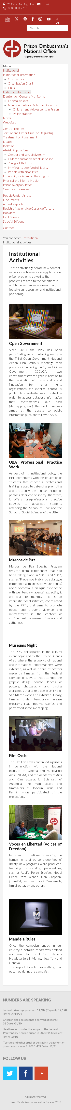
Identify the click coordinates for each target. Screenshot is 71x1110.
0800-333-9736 (17, 8)
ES (56, 18)
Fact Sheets (11, 217)
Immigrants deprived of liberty (28, 167)
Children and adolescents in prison (30, 159)
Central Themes (13, 128)
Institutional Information (19, 74)
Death (7, 141)
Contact (8, 227)
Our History (16, 79)
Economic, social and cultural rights (26, 176)
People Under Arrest (17, 195)
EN (57, 22)
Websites (9, 122)
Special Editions (13, 221)
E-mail (46, 4)
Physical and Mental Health (21, 180)
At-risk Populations (15, 150)
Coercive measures (16, 189)
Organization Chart (20, 83)
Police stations (22, 113)
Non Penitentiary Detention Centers (32, 105)
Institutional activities (17, 92)
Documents (11, 200)
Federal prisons (18, 100)
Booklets (9, 213)
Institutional (11, 70)
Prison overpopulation (18, 185)
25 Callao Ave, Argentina (20, 4)
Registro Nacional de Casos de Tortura (28, 208)
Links (11, 87)
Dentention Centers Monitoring (24, 96)
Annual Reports (13, 204)
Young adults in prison (22, 163)
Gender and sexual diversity (26, 154)
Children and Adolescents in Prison (36, 109)
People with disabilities (23, 172)
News (7, 118)
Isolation (8, 146)
